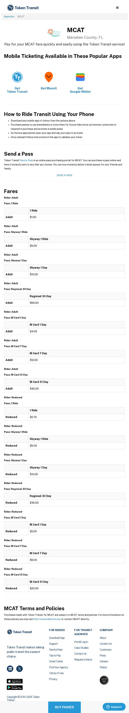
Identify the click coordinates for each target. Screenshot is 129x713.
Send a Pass (26, 160)
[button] (117, 8)
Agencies (9, 16)
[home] (23, 7)
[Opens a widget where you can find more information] (114, 707)
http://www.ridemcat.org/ (47, 619)
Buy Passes (64, 707)
